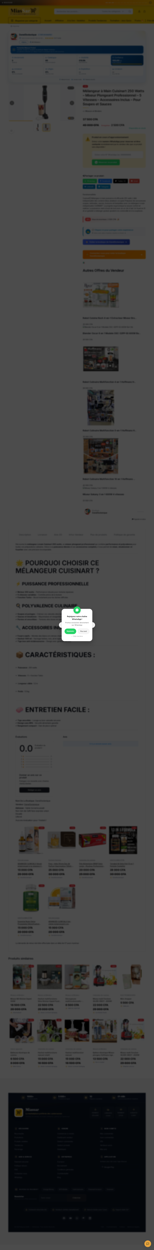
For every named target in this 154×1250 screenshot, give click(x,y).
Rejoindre (70, 631)
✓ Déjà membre (77, 636)
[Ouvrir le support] (147, 1243)
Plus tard (83, 631)
